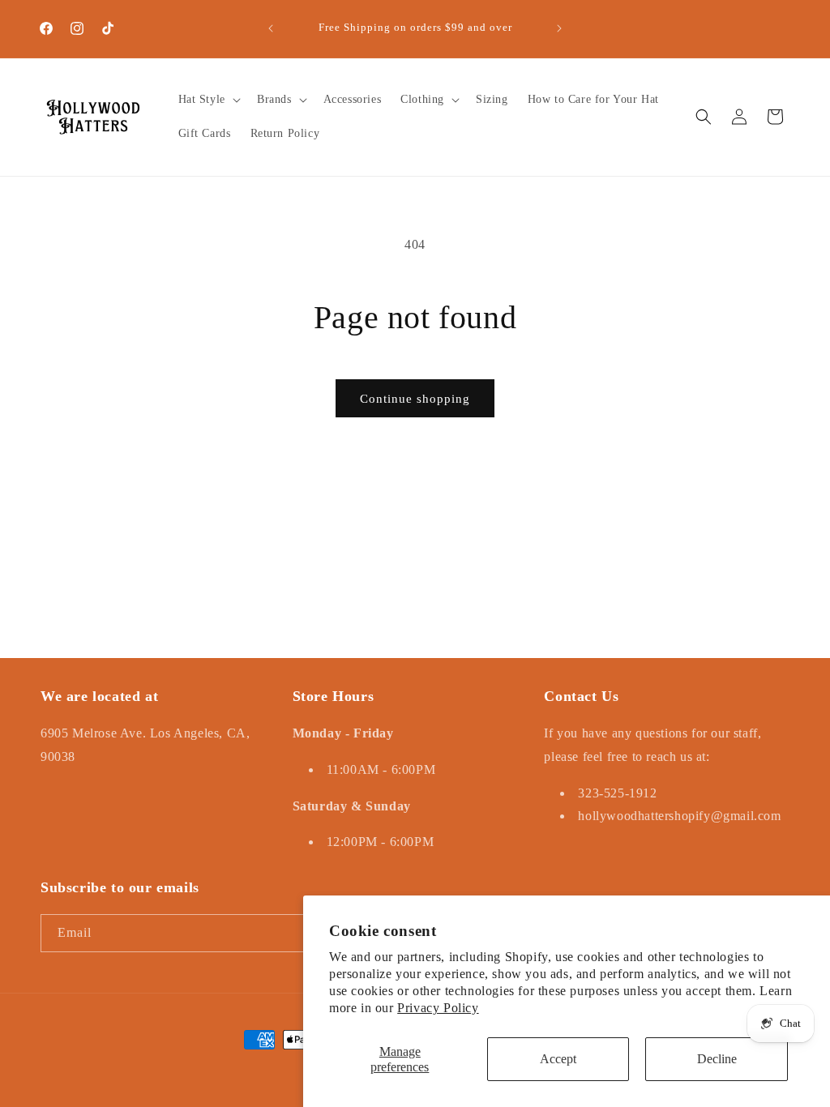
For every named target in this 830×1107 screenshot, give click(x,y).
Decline (717, 1059)
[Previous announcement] (271, 28)
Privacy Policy (437, 1008)
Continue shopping (415, 398)
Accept (558, 1059)
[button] (208, 100)
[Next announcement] (559, 28)
